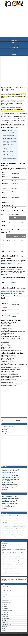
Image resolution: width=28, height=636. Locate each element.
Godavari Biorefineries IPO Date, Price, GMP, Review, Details (13, 88)
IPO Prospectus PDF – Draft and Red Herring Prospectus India (13, 562)
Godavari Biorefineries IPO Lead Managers (9, 159)
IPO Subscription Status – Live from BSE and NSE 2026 (12, 564)
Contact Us (3, 545)
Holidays (3, 598)
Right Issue (4, 431)
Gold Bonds (3, 594)
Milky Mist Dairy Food (7, 482)
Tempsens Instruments (7, 469)
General (2, 592)
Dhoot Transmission (7, 484)
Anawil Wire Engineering (8, 498)
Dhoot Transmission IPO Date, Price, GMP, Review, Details (12, 536)
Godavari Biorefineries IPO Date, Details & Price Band (9, 133)
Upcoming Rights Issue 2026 (6, 571)
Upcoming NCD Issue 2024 (6, 569)
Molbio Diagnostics (6, 485)
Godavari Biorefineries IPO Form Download (9, 148)
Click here (14, 316)
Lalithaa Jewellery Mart (7, 477)
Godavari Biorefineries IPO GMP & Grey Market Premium (9, 142)
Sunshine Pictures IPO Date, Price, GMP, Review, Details (12, 524)
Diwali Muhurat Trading (5, 590)
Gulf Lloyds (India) (6, 500)
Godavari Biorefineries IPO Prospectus (8, 145)
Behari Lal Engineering (7, 479)
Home (14, 38)
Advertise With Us (4, 543)
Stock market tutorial (5, 624)
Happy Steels (5, 506)
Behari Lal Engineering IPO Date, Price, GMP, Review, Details (13, 530)
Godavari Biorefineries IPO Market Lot (8, 136)
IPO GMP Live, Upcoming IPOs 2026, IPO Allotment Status (12, 558)
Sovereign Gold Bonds (7, 433)
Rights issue (3, 616)
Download (13, 279)
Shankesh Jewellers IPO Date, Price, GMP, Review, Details (12, 518)
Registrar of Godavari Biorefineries (7, 153)
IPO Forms (14, 49)
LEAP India (4, 487)
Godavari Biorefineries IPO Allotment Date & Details (8, 150)
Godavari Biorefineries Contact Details (9, 156)
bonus (2, 588)
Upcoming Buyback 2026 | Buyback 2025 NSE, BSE (11, 565)
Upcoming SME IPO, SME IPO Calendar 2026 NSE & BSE (12, 573)
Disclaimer (3, 547)
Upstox (2, 628)
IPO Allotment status (5, 600)
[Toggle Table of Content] (15, 131)
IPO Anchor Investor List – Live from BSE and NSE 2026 (12, 556)
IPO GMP (14, 42)
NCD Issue (4, 429)
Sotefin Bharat (5, 501)
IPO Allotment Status (14, 47)
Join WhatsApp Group (13, 40)
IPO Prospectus (5, 428)
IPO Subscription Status (14, 45)
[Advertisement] (14, 22)
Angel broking (4, 586)
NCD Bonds (3, 612)
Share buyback (4, 618)
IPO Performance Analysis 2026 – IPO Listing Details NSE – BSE (13, 560)
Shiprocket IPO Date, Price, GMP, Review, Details (10, 532)
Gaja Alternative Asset (7, 470)
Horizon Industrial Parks (7, 475)
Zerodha (3, 630)
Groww (2, 596)
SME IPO (3, 620)
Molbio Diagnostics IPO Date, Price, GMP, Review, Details (12, 534)
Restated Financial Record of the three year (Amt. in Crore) (9, 139)
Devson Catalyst (6, 505)
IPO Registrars (4, 608)
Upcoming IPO (5, 90)
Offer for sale (3, 614)
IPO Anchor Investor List (6, 602)
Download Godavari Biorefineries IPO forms (11, 293)
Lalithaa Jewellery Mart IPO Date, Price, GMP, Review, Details (13, 528)
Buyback (14, 54)
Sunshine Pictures (6, 472)
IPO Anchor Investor (7, 426)
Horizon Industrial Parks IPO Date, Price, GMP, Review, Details (13, 526)
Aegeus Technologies (7, 496)
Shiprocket (4, 480)
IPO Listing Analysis (14, 52)
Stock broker (3, 622)
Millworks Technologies (7, 503)
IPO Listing (3, 606)
